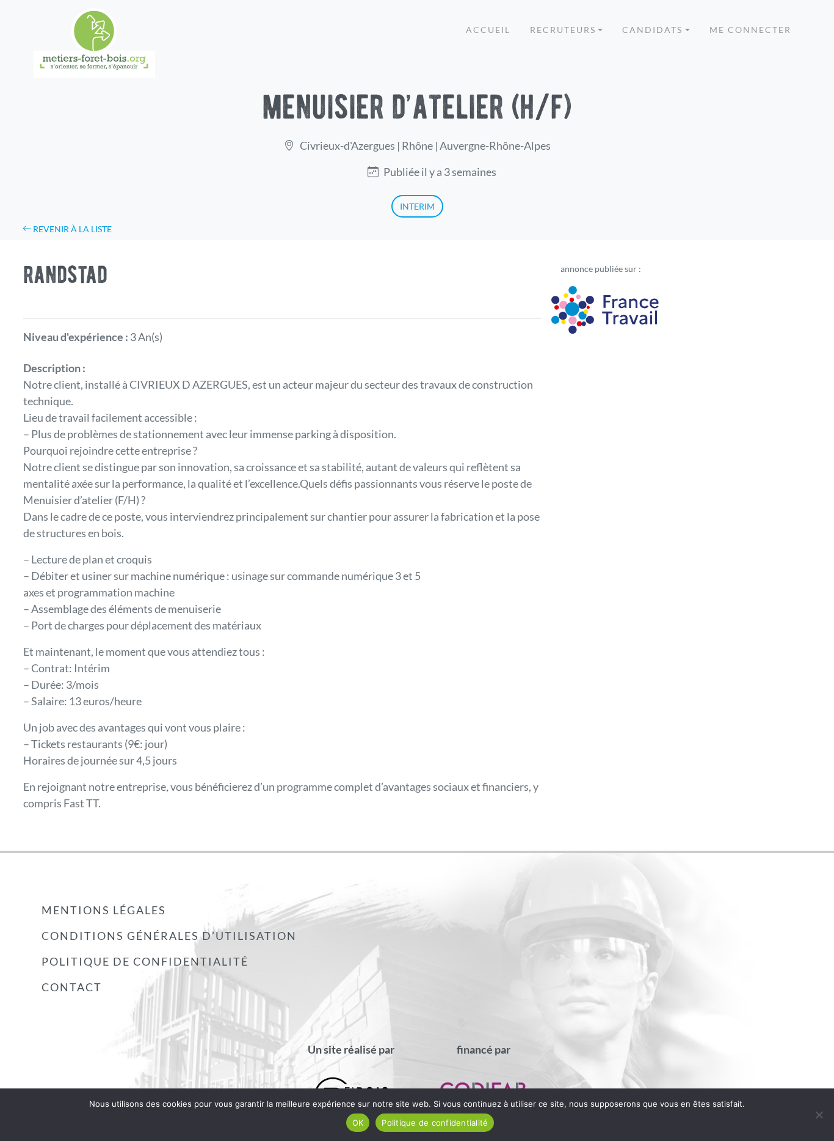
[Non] (819, 1115)
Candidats (652, 29)
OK (358, 1123)
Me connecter (750, 29)
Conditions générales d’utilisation (169, 935)
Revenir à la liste (71, 229)
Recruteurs (563, 29)
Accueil (488, 29)
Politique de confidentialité (145, 961)
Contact (72, 987)
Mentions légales (104, 910)
